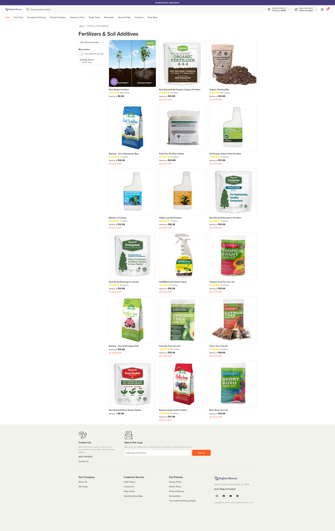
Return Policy (175, 486)
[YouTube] (230, 496)
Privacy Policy (175, 482)
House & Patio (124, 17)
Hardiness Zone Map (133, 496)
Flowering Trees (77, 17)
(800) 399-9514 (85, 456)
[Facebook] (223, 496)
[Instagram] (217, 496)
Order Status (129, 482)
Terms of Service (176, 491)
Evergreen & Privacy (36, 17)
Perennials (109, 17)
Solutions (139, 17)
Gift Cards (83, 486)
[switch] (81, 54)
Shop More (153, 17)
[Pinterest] (237, 496)
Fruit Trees (18, 17)
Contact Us (84, 461)
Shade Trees (94, 17)
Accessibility (175, 496)
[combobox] (92, 42)
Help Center (129, 491)
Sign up (201, 453)
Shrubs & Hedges (58, 17)
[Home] (13, 9)
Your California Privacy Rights (182, 500)
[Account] (322, 9)
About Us (83, 482)
